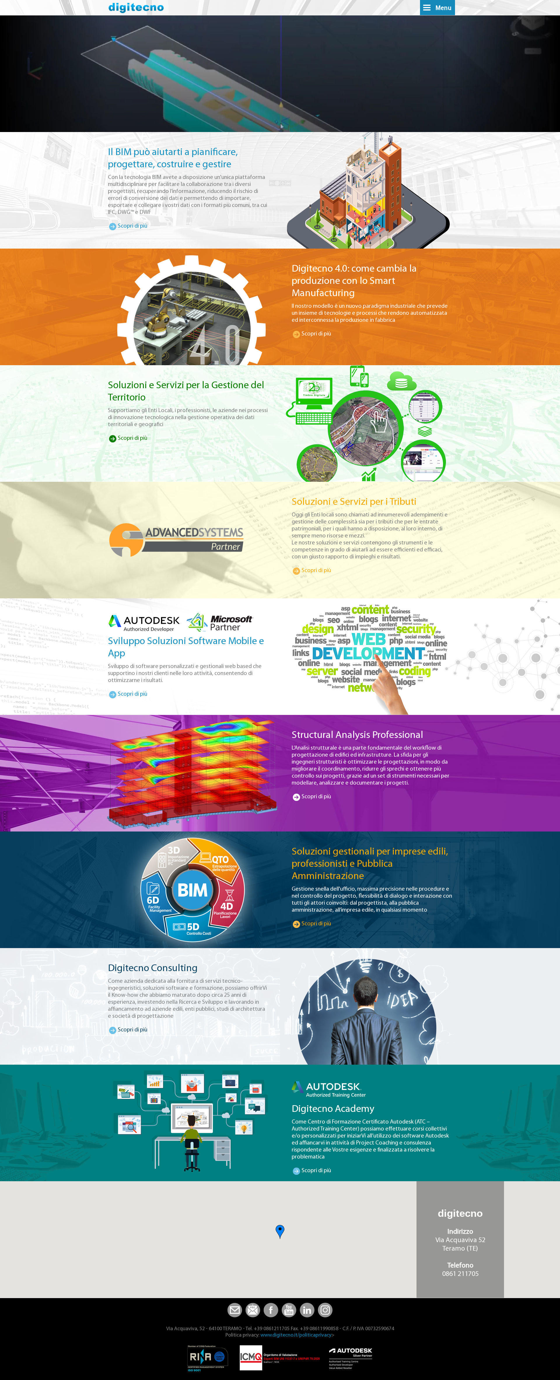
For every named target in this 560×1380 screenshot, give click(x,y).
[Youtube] (289, 1316)
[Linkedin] (307, 1316)
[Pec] (253, 1316)
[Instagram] (325, 1316)
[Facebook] (271, 1316)
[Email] (235, 1316)
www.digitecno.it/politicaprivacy (295, 1335)
